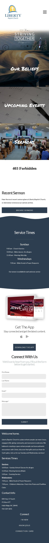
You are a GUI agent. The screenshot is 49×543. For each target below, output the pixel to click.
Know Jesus (24, 525)
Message (5, 401)
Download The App (24, 347)
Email (4, 391)
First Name (5, 372)
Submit (24, 422)
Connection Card (25, 531)
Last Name (5, 381)
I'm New (24, 519)
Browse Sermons (24, 210)
